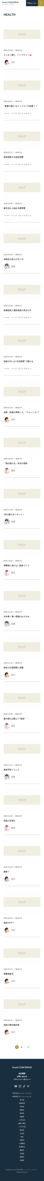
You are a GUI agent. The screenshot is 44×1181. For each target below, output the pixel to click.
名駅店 (22, 1140)
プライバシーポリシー (22, 1079)
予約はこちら (32, 3)
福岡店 (22, 1157)
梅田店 (22, 1150)
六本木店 (22, 1120)
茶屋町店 (22, 1147)
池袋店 (22, 1116)
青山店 (22, 1100)
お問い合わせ (22, 1076)
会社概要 (22, 1073)
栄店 (22, 1137)
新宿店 (22, 1113)
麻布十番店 (22, 1123)
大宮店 (22, 1133)
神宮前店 (22, 1096)
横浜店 (22, 1130)
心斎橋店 (22, 1143)
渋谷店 (22, 1106)
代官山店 (22, 1093)
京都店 (22, 1153)
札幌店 (22, 1160)
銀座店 (22, 1110)
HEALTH (18, 50)
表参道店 (22, 1103)
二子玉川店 (22, 1126)
